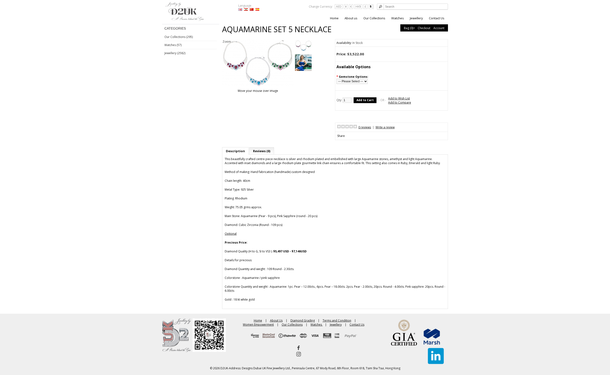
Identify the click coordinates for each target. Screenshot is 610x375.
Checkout (424, 28)
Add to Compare (399, 102)
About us (351, 18)
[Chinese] (252, 9)
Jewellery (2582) (174, 53)
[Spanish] (257, 9)
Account (438, 28)
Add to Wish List (399, 98)
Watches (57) (173, 45)
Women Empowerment (258, 325)
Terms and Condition (337, 320)
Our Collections (374, 18)
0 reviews (364, 127)
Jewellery (416, 18)
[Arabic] (246, 9)
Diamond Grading (302, 320)
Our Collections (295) (178, 37)
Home (334, 18)
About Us (276, 320)
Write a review (385, 127)
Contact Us (436, 18)
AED (338, 7)
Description (235, 151)
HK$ (358, 7)
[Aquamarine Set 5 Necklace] (303, 46)
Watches (397, 18)
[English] (240, 9)
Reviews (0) (261, 151)
